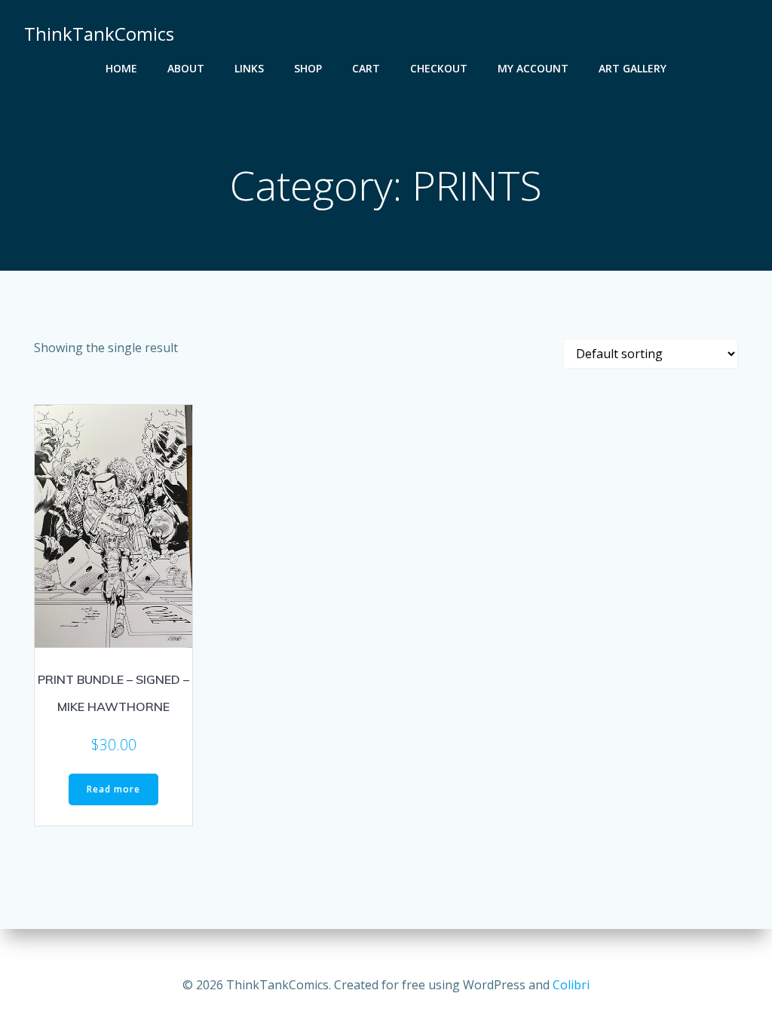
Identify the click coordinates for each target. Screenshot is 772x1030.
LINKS (249, 68)
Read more (113, 789)
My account (533, 68)
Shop (308, 68)
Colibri (571, 984)
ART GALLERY (632, 68)
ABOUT (185, 68)
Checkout (438, 68)
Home (121, 68)
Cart (366, 68)
